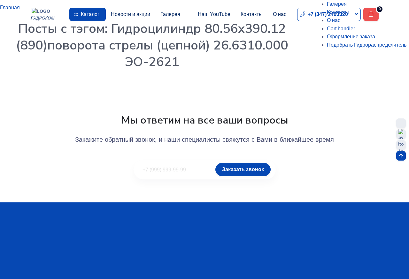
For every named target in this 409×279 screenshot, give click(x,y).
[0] (371, 14)
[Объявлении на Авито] (401, 145)
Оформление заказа (351, 36)
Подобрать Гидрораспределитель (366, 45)
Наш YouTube (214, 14)
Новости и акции (130, 14)
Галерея (170, 14)
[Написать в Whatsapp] (401, 123)
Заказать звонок (243, 169)
